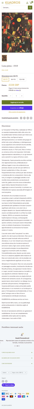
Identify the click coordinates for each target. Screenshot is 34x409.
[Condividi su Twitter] (28, 118)
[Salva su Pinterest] (24, 118)
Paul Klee (5, 70)
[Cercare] (30, 7)
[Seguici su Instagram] (6, 381)
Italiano (4, 372)
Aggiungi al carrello (17, 102)
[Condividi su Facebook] (21, 118)
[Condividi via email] (31, 118)
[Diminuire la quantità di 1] (10, 96)
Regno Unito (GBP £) (17, 372)
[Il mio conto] (27, 3)
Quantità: (5, 96)
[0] (31, 3)
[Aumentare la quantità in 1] (22, 96)
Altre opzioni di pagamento (17, 112)
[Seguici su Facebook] (3, 381)
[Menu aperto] (2, 3)
